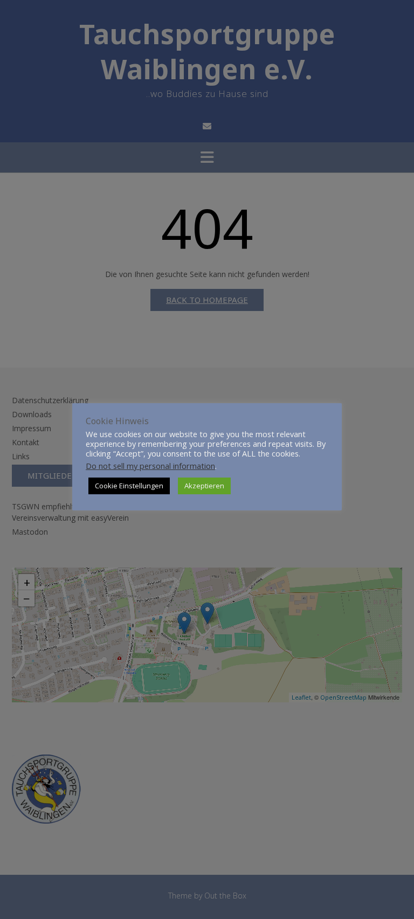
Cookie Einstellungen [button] (129, 485)
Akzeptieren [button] (204, 485)
